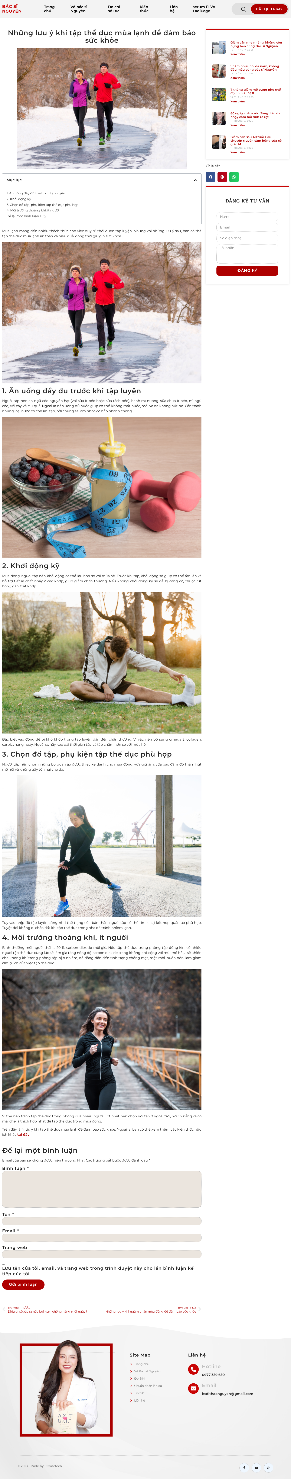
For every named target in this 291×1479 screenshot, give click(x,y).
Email (10, 1230)
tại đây (23, 1135)
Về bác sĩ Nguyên (79, 9)
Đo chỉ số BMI (114, 9)
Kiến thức (144, 9)
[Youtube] (256, 1468)
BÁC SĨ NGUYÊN (12, 9)
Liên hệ (174, 9)
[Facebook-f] (244, 1468)
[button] (195, 180)
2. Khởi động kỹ (19, 199)
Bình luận (15, 1168)
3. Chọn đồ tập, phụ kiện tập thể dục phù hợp (42, 205)
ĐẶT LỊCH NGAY (269, 9)
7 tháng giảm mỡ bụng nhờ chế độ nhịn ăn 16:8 (255, 91)
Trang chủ (49, 9)
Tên (8, 1214)
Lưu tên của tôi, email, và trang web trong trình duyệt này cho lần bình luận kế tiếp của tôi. (98, 1271)
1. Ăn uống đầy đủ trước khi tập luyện (36, 193)
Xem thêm (237, 54)
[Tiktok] (268, 1468)
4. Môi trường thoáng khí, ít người (33, 210)
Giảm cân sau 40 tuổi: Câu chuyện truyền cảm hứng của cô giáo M (256, 140)
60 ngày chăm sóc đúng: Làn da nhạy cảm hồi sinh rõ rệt (255, 115)
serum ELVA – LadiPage (205, 9)
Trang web (14, 1247)
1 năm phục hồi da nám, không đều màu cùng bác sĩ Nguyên (254, 68)
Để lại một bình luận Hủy (26, 216)
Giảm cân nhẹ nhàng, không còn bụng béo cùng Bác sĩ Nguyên (256, 44)
